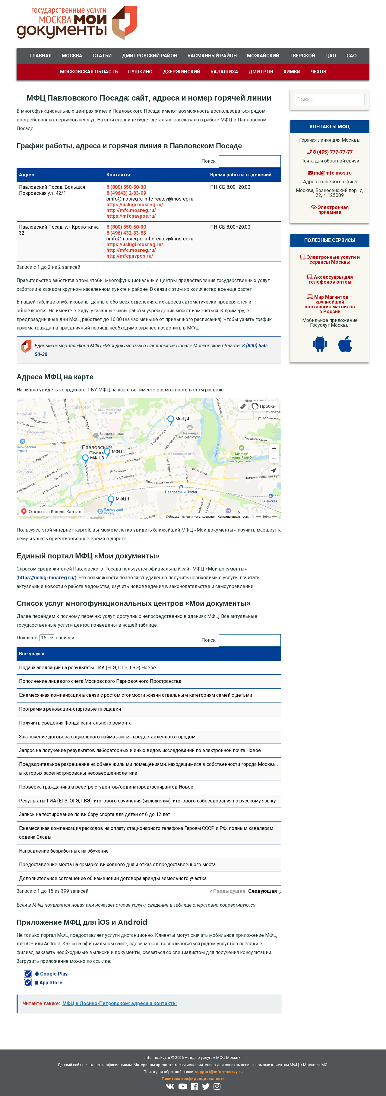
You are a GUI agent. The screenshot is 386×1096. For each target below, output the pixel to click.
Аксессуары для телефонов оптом (330, 279)
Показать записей (45, 638)
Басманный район (212, 56)
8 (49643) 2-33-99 (126, 193)
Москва (72, 56)
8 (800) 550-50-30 (126, 187)
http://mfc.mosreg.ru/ (131, 210)
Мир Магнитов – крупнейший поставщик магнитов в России (330, 304)
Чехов (318, 72)
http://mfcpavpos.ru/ (129, 256)
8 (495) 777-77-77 (332, 152)
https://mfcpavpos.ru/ (131, 216)
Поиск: (209, 161)
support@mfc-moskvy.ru (219, 1071)
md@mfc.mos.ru (333, 172)
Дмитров (260, 72)
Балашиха (224, 72)
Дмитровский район (149, 56)
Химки (291, 72)
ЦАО (330, 56)
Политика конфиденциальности (193, 1078)
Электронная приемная (333, 210)
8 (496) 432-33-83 (126, 233)
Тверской (302, 56)
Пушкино (140, 72)
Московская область (89, 72)
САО (351, 56)
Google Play (53, 974)
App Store (50, 982)
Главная (41, 56)
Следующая (262, 891)
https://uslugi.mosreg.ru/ (134, 204)
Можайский (263, 56)
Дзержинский (181, 72)
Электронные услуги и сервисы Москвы (333, 260)
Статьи (102, 56)
